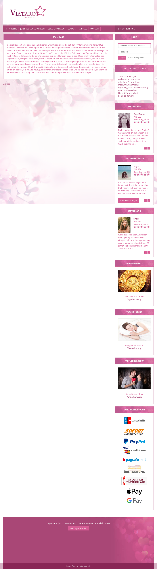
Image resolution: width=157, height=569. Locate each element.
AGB (61, 523)
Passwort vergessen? (136, 57)
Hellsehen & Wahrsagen (129, 79)
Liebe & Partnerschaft (128, 93)
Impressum (52, 523)
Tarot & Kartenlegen (127, 76)
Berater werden (56, 28)
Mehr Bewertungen (128, 200)
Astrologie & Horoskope (129, 82)
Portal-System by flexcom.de (78, 566)
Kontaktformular (102, 523)
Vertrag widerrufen (78, 528)
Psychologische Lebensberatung (133, 87)
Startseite (11, 28)
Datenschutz (71, 523)
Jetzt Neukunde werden (32, 28)
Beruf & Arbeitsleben (127, 90)
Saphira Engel (142, 166)
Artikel (83, 28)
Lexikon (72, 28)
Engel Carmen (140, 114)
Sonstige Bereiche (126, 95)
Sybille (136, 218)
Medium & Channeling (128, 84)
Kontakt (94, 28)
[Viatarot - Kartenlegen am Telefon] (27, 12)
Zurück (6, 83)
